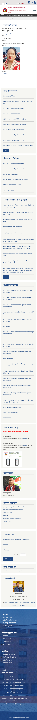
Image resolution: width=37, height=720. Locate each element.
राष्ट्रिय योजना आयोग (7, 512)
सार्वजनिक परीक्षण (7, 663)
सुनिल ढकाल (6, 550)
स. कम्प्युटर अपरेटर (7, 34)
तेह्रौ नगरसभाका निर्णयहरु (9, 96)
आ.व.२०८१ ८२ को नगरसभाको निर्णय (11, 114)
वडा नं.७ (5, 73)
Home (2, 19)
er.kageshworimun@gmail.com (12, 701)
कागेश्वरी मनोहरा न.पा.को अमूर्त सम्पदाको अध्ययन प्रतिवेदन (16, 539)
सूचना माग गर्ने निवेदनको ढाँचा (18, 605)
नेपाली (22, 3)
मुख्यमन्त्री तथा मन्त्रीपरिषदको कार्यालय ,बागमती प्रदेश (15, 507)
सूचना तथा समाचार (8, 617)
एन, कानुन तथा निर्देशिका (9, 623)
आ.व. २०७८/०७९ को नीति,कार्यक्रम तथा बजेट (13, 135)
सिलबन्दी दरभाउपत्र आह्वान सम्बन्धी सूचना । (13, 226)
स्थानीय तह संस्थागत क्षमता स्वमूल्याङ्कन (12, 518)
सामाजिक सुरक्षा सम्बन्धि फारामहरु (10, 412)
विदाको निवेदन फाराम (8, 358)
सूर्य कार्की (5, 544)
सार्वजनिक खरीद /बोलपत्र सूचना (11, 620)
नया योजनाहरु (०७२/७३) (9, 190)
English (17, 3)
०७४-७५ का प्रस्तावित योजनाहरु (10, 174)
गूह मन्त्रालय (5, 515)
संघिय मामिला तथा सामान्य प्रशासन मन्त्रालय (13, 509)
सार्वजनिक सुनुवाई (7, 660)
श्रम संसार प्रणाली (7, 521)
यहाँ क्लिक (25, 438)
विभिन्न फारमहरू (7, 644)
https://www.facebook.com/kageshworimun (15, 571)
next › (22, 555)
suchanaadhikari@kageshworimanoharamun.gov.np (20, 602)
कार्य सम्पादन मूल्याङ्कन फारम (10, 339)
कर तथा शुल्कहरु (7, 626)
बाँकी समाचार (8, 559)
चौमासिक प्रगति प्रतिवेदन (10, 657)
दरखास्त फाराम (6, 326)
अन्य (6, 150)
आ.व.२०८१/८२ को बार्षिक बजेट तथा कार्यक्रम (13, 108)
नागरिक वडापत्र (7, 418)
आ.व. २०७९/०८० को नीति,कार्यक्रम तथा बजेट (13, 129)
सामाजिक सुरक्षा (7, 639)
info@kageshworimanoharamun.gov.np (15, 698)
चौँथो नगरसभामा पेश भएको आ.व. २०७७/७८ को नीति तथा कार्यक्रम (18, 145)
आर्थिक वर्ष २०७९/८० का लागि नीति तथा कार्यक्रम (14, 124)
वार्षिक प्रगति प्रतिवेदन (9, 654)
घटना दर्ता (5, 636)
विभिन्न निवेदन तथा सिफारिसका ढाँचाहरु (12, 407)
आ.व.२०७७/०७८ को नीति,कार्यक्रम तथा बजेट (13, 140)
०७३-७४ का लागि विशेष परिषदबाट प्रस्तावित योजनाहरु (15, 179)
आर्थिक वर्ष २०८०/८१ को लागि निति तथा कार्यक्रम (14, 119)
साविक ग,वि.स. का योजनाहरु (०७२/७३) (12, 185)
